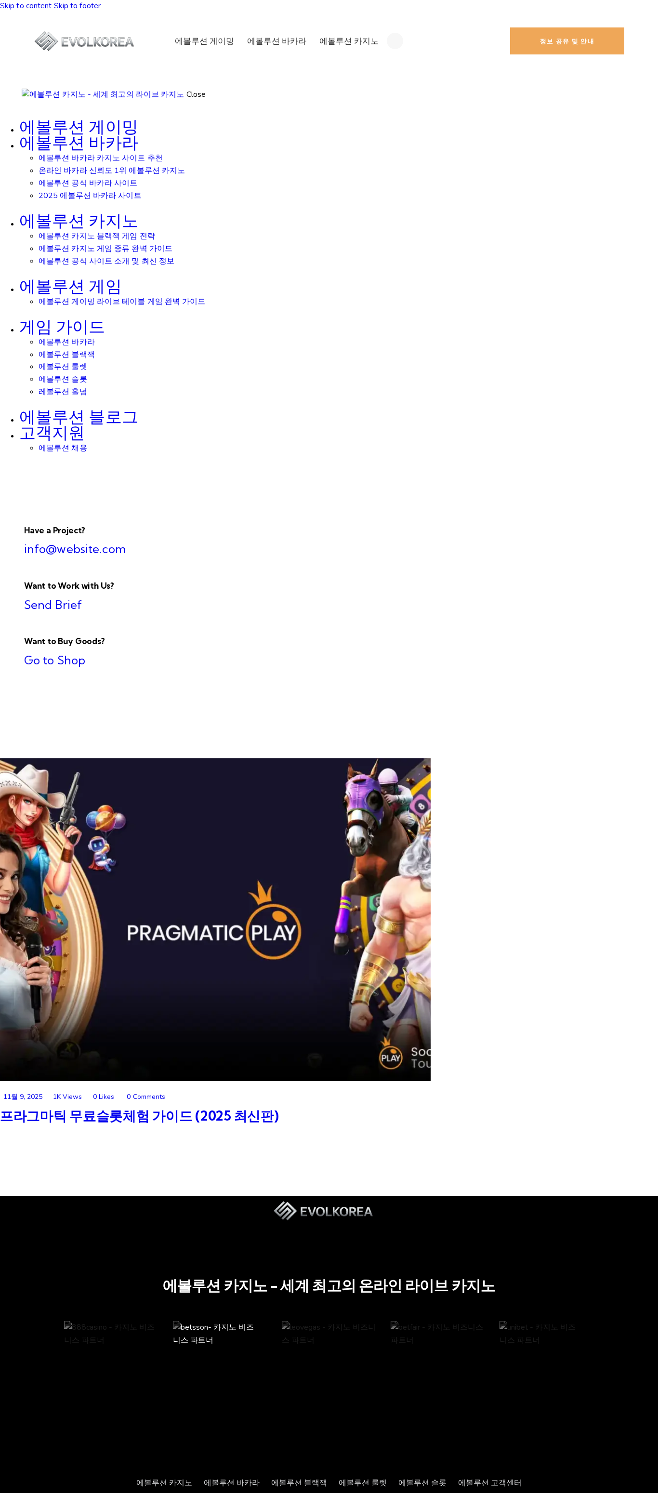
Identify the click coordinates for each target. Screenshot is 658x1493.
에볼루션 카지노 (164, 1483)
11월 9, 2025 (22, 1096)
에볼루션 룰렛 (363, 1483)
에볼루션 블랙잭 (299, 1483)
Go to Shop (54, 660)
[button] (99, 1096)
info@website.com (75, 549)
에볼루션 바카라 (232, 1483)
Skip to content (26, 5)
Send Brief (53, 604)
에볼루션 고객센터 (490, 1483)
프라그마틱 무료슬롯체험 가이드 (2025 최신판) (139, 1115)
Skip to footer (77, 5)
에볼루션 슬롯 (422, 1483)
